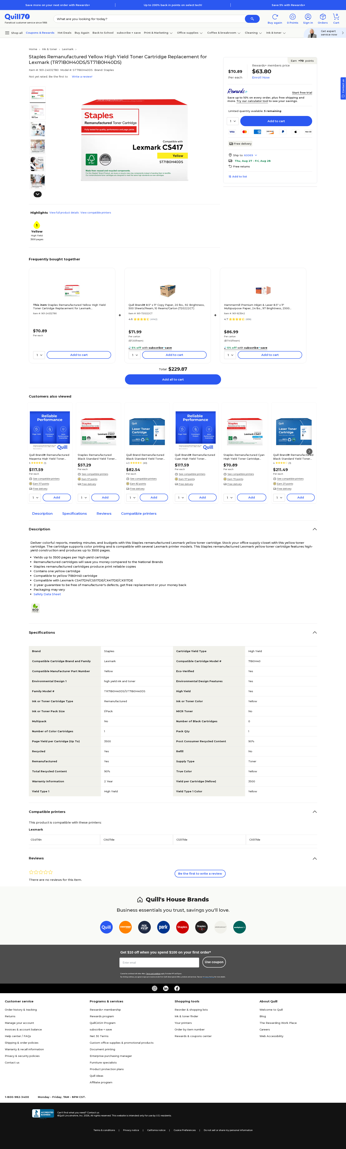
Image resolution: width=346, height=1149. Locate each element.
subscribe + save (129, 32)
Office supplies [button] (187, 32)
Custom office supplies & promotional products (122, 1042)
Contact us (12, 1062)
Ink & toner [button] (274, 32)
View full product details (64, 212)
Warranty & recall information (24, 1049)
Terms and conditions (153, 974)
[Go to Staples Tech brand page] (201, 928)
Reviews (104, 514)
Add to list (239, 176)
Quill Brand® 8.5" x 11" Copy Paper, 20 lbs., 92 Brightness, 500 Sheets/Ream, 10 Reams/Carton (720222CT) (166, 306)
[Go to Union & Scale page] (220, 928)
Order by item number (190, 1029)
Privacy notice (131, 1130)
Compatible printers (139, 514)
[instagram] (154, 988)
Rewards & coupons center (193, 1036)
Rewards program (102, 1016)
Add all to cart (173, 379)
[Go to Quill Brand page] (106, 928)
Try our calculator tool (252, 101)
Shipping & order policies (21, 1042)
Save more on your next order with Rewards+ (57, 5)
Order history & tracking (21, 1009)
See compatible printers (46, 478)
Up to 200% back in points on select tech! (173, 5)
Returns (10, 1016)
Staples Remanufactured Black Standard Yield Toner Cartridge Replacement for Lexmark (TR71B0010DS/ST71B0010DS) (98, 456)
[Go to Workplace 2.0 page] (239, 928)
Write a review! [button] (82, 76)
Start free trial (302, 92)
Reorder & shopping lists (191, 1009)
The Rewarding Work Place (278, 1022)
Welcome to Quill (271, 1009)
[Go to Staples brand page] (182, 928)
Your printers (183, 1022)
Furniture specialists (103, 1062)
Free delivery (242, 143)
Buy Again (82, 32)
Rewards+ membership (105, 1009)
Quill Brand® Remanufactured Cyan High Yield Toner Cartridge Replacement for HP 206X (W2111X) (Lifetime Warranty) (195, 456)
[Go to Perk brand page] (163, 928)
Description (42, 514)
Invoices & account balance (23, 1029)
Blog (263, 1016)
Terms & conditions (104, 1130)
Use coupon (214, 962)
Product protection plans (107, 1069)
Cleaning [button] (251, 32)
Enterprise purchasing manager (111, 1055)
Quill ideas (96, 1075)
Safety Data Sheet (47, 594)
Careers (265, 1029)
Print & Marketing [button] (156, 32)
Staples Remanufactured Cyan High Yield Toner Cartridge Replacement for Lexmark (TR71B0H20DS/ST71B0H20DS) (244, 456)
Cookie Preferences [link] (185, 1130)
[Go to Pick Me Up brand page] (144, 928)
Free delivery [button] (40, 488)
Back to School (103, 32)
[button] (252, 19)
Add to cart (276, 121)
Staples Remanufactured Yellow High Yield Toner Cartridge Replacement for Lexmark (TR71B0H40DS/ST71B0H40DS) (69, 306)
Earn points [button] (302, 60)
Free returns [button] (241, 166)
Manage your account (19, 1022)
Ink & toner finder (186, 1016)
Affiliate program (101, 1082)
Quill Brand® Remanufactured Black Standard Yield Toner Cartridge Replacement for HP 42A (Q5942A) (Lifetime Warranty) (294, 456)
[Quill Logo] (17, 16)
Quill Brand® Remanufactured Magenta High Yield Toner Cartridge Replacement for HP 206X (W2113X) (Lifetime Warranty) (49, 456)
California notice (156, 1130)
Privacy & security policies (22, 1055)
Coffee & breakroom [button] (221, 32)
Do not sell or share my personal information (228, 1130)
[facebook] (177, 988)
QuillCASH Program (103, 1022)
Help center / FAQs (18, 1036)
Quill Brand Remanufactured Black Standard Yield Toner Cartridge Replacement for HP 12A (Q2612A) (147, 456)
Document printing (102, 1049)
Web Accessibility (271, 1036)
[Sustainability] (37, 608)
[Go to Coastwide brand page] (125, 928)
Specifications (74, 514)
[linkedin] (166, 988)
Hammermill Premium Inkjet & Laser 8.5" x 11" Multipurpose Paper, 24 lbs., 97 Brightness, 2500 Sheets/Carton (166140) (257, 306)
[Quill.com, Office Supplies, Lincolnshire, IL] (43, 1114)
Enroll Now (261, 77)
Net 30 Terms (99, 1036)
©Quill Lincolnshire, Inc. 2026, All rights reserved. (84, 1115)
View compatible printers (95, 212)
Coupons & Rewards (40, 32)
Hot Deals (64, 32)
